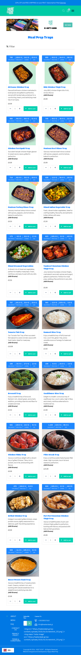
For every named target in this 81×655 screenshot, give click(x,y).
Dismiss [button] (63, 3)
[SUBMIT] (29, 623)
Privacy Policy (15, 634)
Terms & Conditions (16, 640)
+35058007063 (43, 620)
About (13, 616)
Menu (13, 620)
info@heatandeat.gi (45, 624)
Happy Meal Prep (52, 651)
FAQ (12, 624)
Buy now (68, 25)
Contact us (15, 629)
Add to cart (32, 109)
